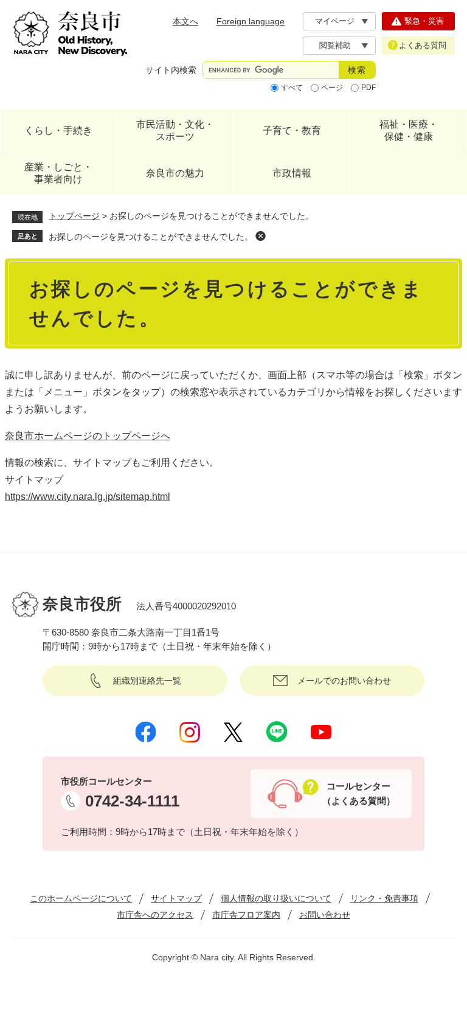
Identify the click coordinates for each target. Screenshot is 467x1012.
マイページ (335, 21)
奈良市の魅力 (175, 173)
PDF (368, 87)
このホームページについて (81, 898)
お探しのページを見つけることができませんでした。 (151, 236)
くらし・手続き (58, 130)
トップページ (74, 216)
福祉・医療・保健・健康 (408, 130)
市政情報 (291, 173)
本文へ (185, 21)
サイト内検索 (170, 70)
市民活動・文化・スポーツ (175, 130)
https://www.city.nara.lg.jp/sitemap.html (87, 496)
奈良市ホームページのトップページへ (87, 436)
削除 (260, 236)
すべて (292, 87)
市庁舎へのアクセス (155, 915)
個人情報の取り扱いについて (276, 898)
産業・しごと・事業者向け (58, 173)
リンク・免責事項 (384, 898)
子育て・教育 (292, 130)
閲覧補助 (335, 45)
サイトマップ (176, 898)
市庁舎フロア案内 (246, 915)
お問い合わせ (324, 915)
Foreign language (250, 21)
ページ (332, 87)
